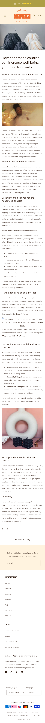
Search (7, 583)
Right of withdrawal (12, 647)
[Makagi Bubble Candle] (22, 449)
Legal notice (36, 715)
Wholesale (8, 616)
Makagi (14, 712)
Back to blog (24, 539)
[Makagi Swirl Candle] (22, 325)
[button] (4, 15)
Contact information (23, 719)
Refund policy (23, 712)
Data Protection (11, 642)
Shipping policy (25, 715)
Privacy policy (34, 712)
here (18, 314)
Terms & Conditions (12, 631)
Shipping (8, 594)
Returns (8, 600)
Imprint (7, 636)
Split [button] (6, 529)
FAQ (6, 605)
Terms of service (13, 715)
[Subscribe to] (37, 563)
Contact (8, 589)
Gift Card (8, 610)
